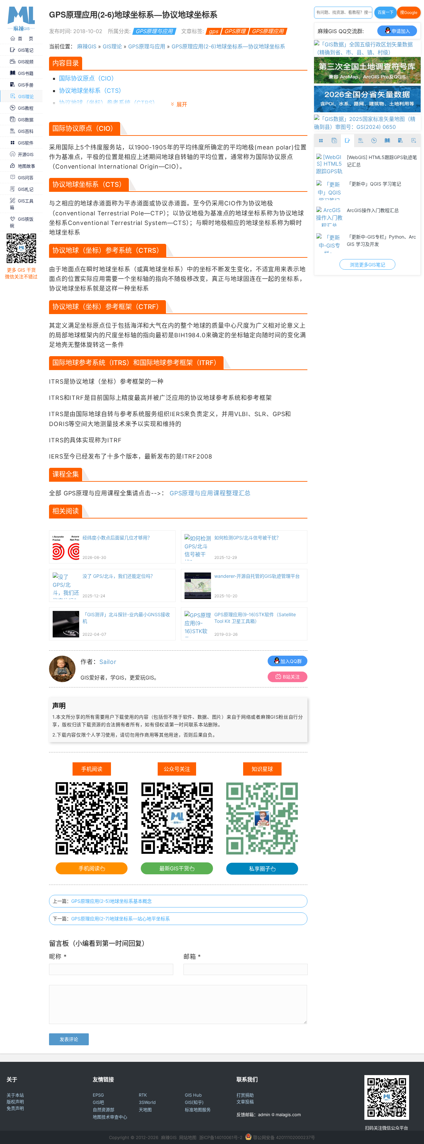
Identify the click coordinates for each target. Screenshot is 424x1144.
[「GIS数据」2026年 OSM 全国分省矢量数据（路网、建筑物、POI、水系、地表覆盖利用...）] (367, 110)
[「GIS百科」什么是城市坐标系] (329, 243)
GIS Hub (193, 1095)
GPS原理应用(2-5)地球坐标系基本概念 (111, 901)
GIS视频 (25, 61)
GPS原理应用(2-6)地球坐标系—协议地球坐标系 (228, 46)
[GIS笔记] (347, 140)
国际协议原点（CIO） (88, 78)
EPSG (98, 1095)
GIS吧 (98, 1102)
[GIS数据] (334, 140)
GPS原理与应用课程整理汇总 (210, 493)
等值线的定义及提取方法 (372, 184)
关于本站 (15, 1095)
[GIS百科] (360, 140)
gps (213, 31)
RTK (143, 1095)
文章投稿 (245, 1101)
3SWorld (147, 1102)
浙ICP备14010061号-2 (220, 1137)
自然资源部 (103, 1109)
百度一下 (386, 12)
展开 (182, 104)
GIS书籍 (25, 73)
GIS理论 (26, 96)
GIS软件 (25, 142)
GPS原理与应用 (154, 31)
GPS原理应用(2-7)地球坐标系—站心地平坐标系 (120, 918)
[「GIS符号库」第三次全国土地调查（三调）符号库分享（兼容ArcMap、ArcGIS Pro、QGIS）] (367, 81)
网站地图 (187, 1137)
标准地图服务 (198, 1109)
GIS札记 (25, 188)
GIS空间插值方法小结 (369, 210)
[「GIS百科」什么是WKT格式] (329, 164)
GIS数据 (25, 119)
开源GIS (25, 154)
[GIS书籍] (387, 140)
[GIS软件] (321, 140)
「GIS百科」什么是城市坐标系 (378, 237)
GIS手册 (25, 84)
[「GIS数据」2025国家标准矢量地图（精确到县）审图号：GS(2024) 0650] (367, 127)
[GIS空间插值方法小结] (329, 217)
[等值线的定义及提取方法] (329, 190)
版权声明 (15, 1101)
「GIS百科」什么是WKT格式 (376, 157)
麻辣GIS (86, 46)
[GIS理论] (413, 140)
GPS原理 (235, 31)
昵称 (58, 956)
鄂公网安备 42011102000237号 (284, 1137)
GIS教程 (25, 107)
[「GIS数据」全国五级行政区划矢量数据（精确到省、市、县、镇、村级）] (367, 52)
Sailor (108, 661)
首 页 (25, 38)
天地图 (145, 1109)
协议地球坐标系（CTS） (92, 90)
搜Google (408, 12)
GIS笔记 (25, 49)
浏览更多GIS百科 (367, 264)
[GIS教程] (374, 140)
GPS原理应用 (268, 31)
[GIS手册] (400, 140)
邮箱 (192, 956)
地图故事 (26, 165)
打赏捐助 (245, 1095)
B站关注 (291, 677)
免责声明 (15, 1108)
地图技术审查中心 (110, 1116)
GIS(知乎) (194, 1102)
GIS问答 (25, 177)
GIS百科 (25, 131)
